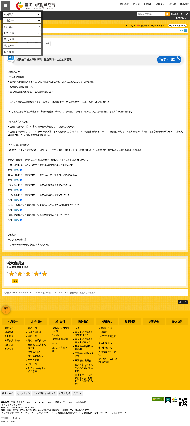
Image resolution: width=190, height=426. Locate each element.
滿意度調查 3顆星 (28, 273)
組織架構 (9, 332)
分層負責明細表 (12, 340)
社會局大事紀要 (36, 356)
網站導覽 (124, 4)
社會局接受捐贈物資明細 (84, 347)
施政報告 (32, 328)
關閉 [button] (5, 5)
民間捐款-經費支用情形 (84, 355)
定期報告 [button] (9, 20)
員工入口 (77, 393)
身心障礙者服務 (157, 25)
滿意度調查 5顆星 (44, 273)
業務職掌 (9, 336)
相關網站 (106, 321)
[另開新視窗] (158, 399)
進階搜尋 (174, 14)
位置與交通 (64, 393)
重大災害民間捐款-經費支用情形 (84, 333)
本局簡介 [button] (9, 14)
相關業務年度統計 (60, 339)
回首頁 (136, 4)
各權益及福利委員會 (107, 337)
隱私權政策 (7, 393)
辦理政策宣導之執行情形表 (37, 370)
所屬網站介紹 (105, 328)
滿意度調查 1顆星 (11, 273)
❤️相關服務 (142, 25)
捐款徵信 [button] (9, 33)
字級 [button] (181, 14)
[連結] (16, 170)
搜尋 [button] (167, 14)
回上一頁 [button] (183, 302)
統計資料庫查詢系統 (60, 349)
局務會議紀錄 (34, 332)
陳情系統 (160, 4)
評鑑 (47, 43)
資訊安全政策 (23, 393)
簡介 (77, 328)
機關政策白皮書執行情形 (37, 346)
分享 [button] (187, 14)
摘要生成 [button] (167, 59)
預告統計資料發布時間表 (60, 329)
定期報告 (36, 321)
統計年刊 (56, 343)
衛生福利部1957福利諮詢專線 (107, 360)
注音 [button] (185, 30)
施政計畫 (32, 336)
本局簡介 (13, 321)
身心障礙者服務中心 (177, 25)
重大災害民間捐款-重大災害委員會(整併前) (84, 367)
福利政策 (9, 344)
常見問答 (9, 39)
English (148, 4)
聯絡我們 (9, 52)
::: (1, 312)
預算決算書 (33, 360)
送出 (9, 281)
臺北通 (172, 4)
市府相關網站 (105, 343)
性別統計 (56, 335)
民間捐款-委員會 (83, 360)
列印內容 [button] (181, 30)
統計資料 (60, 321)
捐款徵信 (83, 321)
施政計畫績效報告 (37, 340)
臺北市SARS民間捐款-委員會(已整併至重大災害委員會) (84, 379)
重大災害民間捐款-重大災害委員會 (84, 340)
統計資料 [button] (9, 27)
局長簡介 (9, 328)
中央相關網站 (105, 347)
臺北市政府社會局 (39, 5)
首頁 (131, 25)
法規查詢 (102, 332)
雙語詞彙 (9, 45)
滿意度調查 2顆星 (19, 273)
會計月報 (32, 364)
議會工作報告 (34, 352)
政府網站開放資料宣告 (44, 393)
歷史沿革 (9, 349)
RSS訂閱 (184, 4)
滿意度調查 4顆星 (36, 273)
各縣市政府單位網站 (107, 353)
